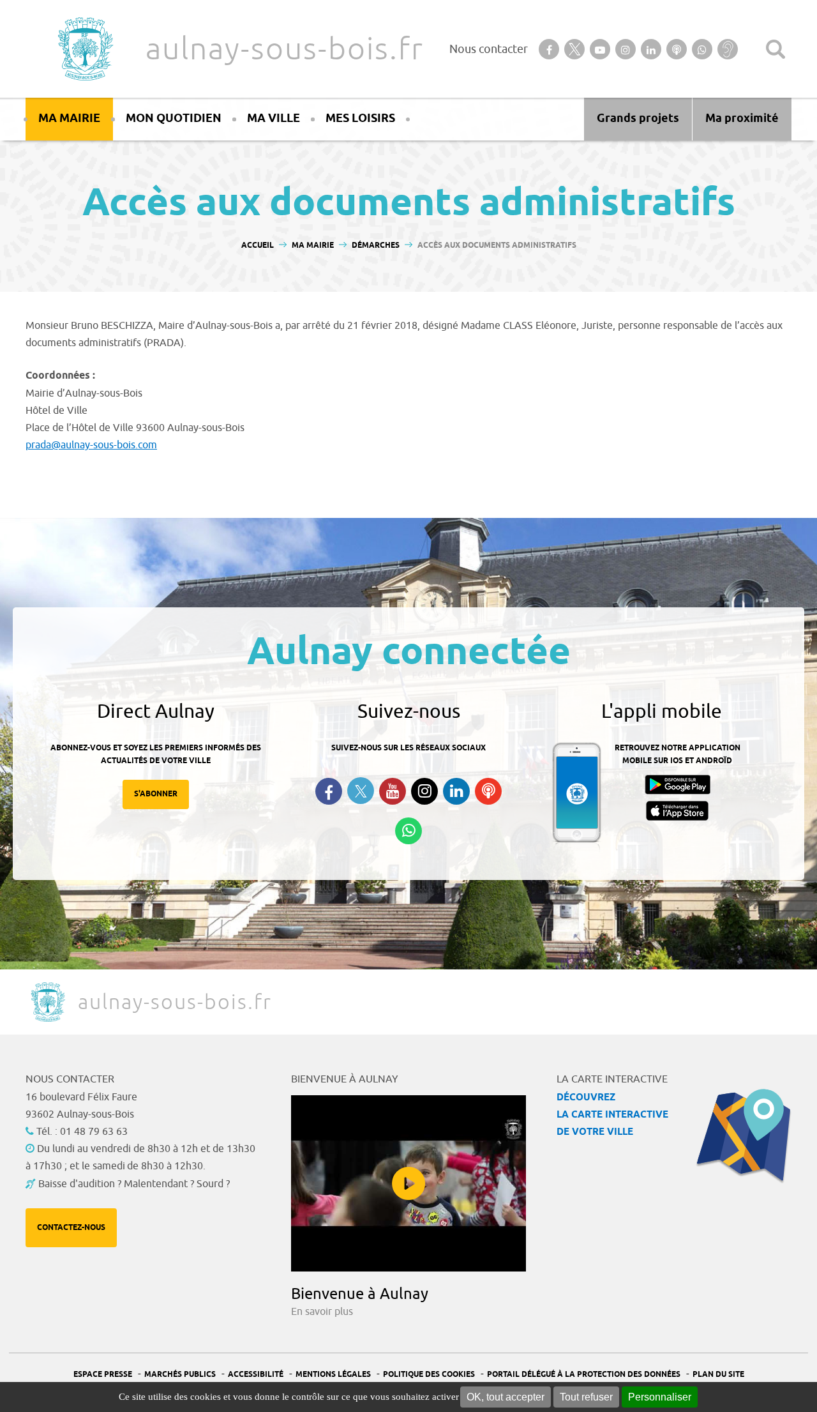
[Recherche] (775, 49)
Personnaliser (659, 1397)
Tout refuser (586, 1397)
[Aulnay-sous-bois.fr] (84, 48)
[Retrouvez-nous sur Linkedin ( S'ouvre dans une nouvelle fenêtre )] (456, 791)
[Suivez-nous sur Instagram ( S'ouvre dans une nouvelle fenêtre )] (424, 791)
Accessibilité (255, 1374)
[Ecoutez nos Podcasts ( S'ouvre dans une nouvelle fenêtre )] (488, 791)
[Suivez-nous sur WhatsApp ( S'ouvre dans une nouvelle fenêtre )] (408, 830)
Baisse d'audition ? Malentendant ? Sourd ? (134, 1184)
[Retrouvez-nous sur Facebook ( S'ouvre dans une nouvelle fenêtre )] (328, 791)
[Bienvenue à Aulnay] (408, 1183)
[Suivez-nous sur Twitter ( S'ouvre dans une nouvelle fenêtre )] (360, 791)
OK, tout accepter (505, 1397)
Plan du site (718, 1374)
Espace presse (102, 1374)
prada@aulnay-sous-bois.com (91, 445)
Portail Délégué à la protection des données (583, 1374)
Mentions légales (333, 1374)
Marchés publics (180, 1374)
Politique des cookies (429, 1374)
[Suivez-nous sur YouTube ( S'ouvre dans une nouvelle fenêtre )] (392, 791)
